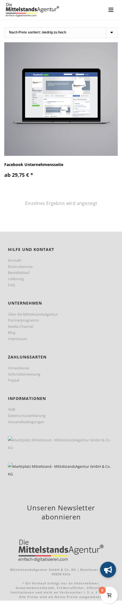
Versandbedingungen (26, 421)
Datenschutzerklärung (26, 415)
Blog (11, 332)
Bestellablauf (19, 272)
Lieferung (16, 278)
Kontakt (15, 260)
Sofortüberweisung (24, 374)
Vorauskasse (18, 367)
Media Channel (20, 326)
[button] (108, 570)
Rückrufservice (20, 266)
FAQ (11, 285)
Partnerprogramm (23, 320)
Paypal (13, 380)
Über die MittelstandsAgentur (33, 314)
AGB (11, 409)
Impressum (17, 338)
